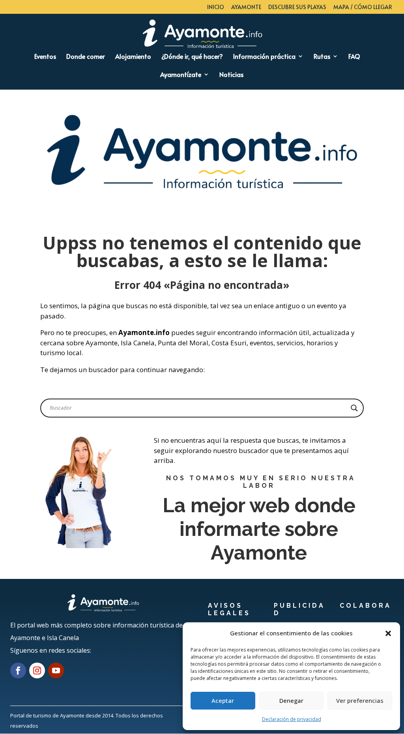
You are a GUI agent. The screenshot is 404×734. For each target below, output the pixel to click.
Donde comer (85, 56)
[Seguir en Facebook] (18, 670)
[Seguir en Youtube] (56, 670)
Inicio (215, 7)
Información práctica (264, 56)
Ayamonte (246, 7)
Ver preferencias (359, 700)
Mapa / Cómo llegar (362, 7)
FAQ (354, 56)
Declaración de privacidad (291, 719)
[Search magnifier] (354, 408)
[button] (388, 633)
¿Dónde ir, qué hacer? (192, 56)
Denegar (291, 700)
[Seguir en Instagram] (37, 670)
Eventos (45, 56)
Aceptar (222, 700)
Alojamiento (133, 56)
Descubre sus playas (297, 7)
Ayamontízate (180, 75)
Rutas (322, 56)
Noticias (231, 75)
